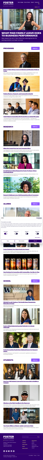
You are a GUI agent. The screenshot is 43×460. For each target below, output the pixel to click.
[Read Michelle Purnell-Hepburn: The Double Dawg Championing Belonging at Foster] (21, 292)
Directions (24, 444)
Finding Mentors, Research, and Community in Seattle (18, 93)
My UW (33, 443)
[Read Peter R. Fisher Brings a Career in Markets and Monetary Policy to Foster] (21, 60)
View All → (35, 48)
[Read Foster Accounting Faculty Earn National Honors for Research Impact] (21, 340)
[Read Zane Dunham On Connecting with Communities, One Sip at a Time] (21, 262)
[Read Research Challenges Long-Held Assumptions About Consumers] (21, 185)
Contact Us (37, 2)
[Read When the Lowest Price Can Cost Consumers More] (21, 138)
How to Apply (20, 2)
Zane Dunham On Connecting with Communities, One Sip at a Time (21, 272)
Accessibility (31, 455)
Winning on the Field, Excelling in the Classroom (16, 403)
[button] (36, 7)
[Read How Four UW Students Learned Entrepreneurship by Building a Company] (21, 372)
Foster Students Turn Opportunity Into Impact (16, 249)
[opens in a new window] (8, 6)
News (23, 446)
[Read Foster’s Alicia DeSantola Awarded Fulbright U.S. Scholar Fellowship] (21, 316)
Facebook (9, 451)
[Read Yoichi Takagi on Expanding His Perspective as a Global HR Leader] (21, 106)
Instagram (7, 451)
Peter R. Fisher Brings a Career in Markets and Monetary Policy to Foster (21, 70)
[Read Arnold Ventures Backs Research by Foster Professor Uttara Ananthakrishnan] (21, 161)
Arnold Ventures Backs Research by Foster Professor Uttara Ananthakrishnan (19, 171)
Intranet (33, 447)
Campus (24, 440)
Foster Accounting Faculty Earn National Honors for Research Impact (20, 350)
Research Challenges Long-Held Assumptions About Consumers (20, 195)
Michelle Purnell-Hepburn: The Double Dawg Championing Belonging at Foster (19, 302)
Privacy (35, 455)
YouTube (12, 451)
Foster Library (34, 444)
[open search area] (39, 4)
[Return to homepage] (12, 438)
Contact (24, 442)
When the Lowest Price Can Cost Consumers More (17, 148)
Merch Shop (25, 448)
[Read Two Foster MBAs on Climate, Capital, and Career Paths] (21, 416)
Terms (38, 455)
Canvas (33, 441)
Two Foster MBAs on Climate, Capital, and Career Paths (18, 425)
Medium (13, 451)
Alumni (32, 2)
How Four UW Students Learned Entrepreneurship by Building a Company (21, 382)
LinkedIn (4, 451)
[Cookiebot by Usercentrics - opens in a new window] (37, 218)
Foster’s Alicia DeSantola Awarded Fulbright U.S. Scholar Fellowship (18, 326)
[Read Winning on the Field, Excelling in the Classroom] (21, 393)
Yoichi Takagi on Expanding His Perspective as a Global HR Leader (21, 116)
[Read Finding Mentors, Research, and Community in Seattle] (21, 84)
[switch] (16, 234)
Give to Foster (27, 2)
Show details (37, 237)
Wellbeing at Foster (35, 446)
